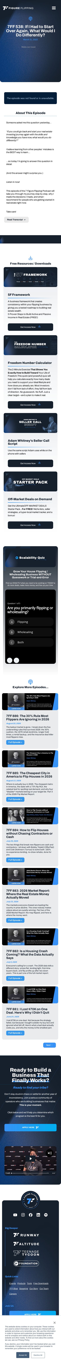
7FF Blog (13, 1289)
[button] (54, 8)
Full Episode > (15, 742)
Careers (13, 1294)
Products (21, 1283)
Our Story (33, 1289)
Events (12, 1283)
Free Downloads (40, 1283)
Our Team (44, 1289)
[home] (17, 8)
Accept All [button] (23, 1355)
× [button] (54, 1321)
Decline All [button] (38, 1355)
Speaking (23, 1289)
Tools (29, 1283)
